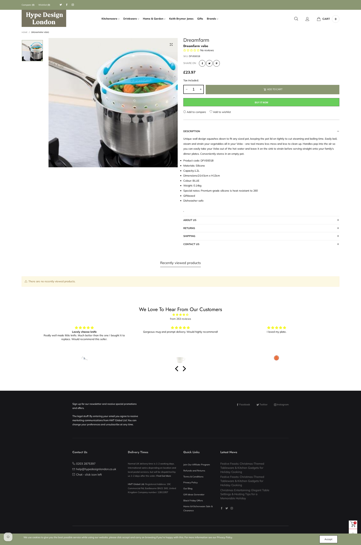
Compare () (28, 4)
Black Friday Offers (193, 500)
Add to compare (196, 112)
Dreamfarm (196, 40)
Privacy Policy (190, 482)
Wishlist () (44, 4)
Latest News (228, 452)
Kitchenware (110, 18)
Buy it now (261, 102)
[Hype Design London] (44, 18)
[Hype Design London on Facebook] (221, 508)
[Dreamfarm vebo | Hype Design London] (113, 102)
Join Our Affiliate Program (196, 464)
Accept (328, 539)
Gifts (200, 18)
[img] (180, 315)
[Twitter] (61, 5)
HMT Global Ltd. (136, 484)
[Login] (307, 19)
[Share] (202, 63)
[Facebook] (67, 5)
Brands (212, 18)
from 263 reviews (180, 318)
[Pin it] (216, 63)
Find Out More (163, 475)
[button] (186, 89)
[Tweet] (209, 63)
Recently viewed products (180, 263)
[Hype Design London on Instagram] (232, 508)
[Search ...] (296, 19)
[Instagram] (73, 5)
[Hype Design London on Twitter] (226, 508)
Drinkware (130, 18)
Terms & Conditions (193, 476)
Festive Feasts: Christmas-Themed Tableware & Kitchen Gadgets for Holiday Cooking (242, 467)
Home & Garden (153, 18)
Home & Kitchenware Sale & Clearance (198, 508)
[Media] (171, 44)
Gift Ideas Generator (193, 494)
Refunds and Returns (194, 470)
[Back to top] (353, 533)
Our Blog (187, 488)
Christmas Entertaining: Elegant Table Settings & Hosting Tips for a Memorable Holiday (244, 494)
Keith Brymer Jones (181, 18)
